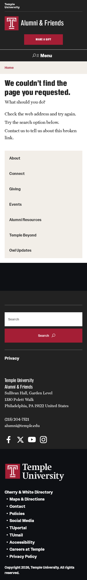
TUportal (18, 527)
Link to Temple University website (35, 472)
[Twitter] (20, 440)
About (14, 158)
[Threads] (55, 440)
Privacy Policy (23, 556)
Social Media (22, 520)
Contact (17, 506)
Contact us (15, 130)
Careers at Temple (27, 549)
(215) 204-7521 (17, 419)
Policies (17, 513)
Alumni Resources (25, 219)
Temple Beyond (22, 235)
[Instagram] (43, 440)
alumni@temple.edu (22, 425)
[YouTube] (32, 440)
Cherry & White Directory (29, 492)
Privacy (12, 358)
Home (9, 68)
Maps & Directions (27, 499)
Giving (15, 189)
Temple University (12, 6)
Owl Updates (20, 250)
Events (15, 204)
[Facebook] (9, 440)
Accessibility (22, 542)
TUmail (16, 535)
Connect (17, 173)
